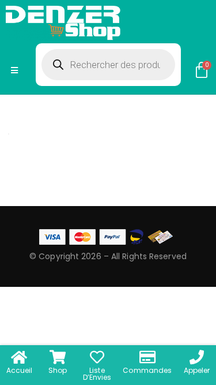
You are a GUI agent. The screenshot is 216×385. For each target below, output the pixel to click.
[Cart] (201, 70)
